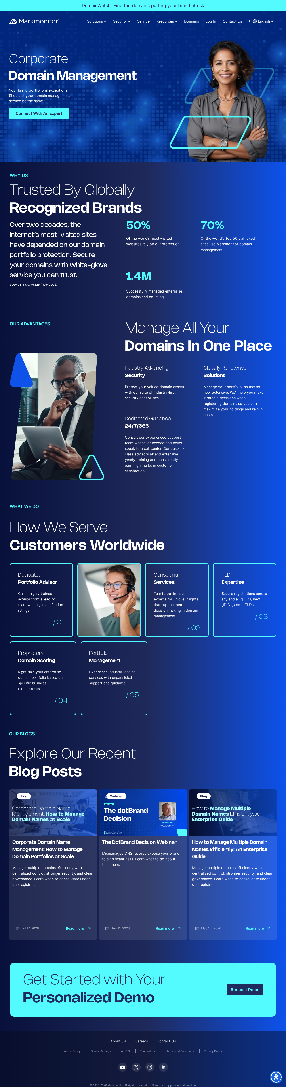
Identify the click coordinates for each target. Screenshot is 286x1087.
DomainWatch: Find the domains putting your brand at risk (143, 5)
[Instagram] (149, 1067)
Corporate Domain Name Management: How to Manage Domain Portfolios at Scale (47, 849)
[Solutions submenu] (105, 21)
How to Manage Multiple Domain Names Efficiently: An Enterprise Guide (229, 849)
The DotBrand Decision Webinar (139, 842)
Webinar (116, 796)
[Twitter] (136, 1067)
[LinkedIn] (163, 1067)
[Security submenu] (129, 21)
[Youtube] (122, 1067)
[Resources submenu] (176, 21)
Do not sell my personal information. (174, 1085)
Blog (23, 796)
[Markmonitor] (34, 21)
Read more (75, 928)
